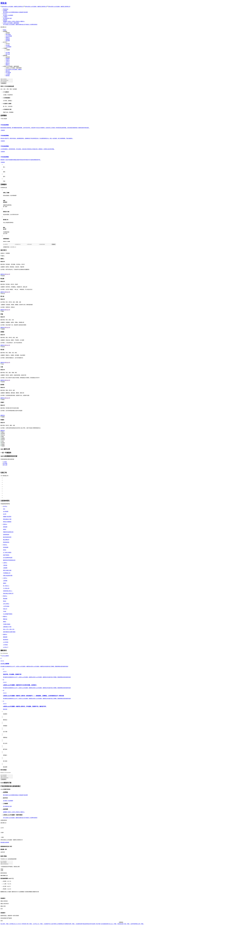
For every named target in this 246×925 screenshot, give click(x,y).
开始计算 (2, 870)
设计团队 (8, 45)
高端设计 (8, 37)
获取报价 (53, 244)
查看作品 (3, 274)
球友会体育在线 (86, 923)
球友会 (4, 3)
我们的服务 (8, 34)
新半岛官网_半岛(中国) (95, 923)
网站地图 (3, 842)
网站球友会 (5, 9)
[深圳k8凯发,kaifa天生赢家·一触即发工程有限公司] (35, 6)
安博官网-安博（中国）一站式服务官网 (73, 923)
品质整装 (5, 10)
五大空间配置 (9, 36)
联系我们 (8, 75)
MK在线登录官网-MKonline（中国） (109, 923)
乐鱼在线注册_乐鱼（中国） (123, 923)
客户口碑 (8, 54)
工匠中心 (8, 61)
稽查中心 (8, 64)
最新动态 (8, 71)
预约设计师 (7, 274)
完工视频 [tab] (5, 463)
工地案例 (5, 16)
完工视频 (8, 52)
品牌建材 (8, 58)
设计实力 (5, 13)
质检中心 (8, 63)
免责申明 (7, 842)
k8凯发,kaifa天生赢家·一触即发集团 (11, 23)
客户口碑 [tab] (5, 464)
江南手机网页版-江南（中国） (137, 923)
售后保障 (8, 40)
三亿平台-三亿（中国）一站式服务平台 (41, 923)
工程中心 (8, 60)
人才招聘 (8, 74)
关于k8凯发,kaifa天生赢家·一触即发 (14, 69)
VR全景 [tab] (5, 461)
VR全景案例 (8, 46)
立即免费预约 (3, 83)
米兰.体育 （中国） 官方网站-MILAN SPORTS (11, 923)
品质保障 (5, 19)
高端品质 (8, 39)
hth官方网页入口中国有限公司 (57, 923)
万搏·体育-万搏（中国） (27, 923)
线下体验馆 (8, 72)
